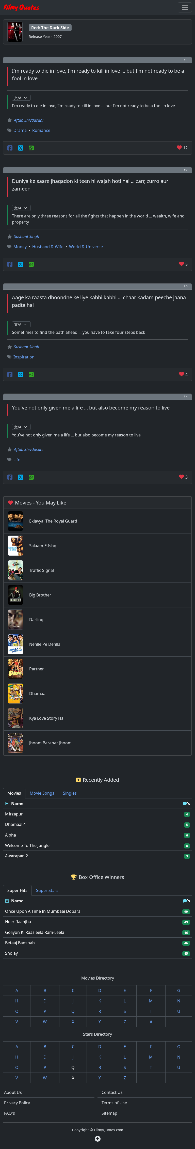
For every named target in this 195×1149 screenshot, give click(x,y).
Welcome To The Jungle (27, 845)
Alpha (10, 835)
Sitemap (109, 1113)
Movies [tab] (14, 793)
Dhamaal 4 (15, 824)
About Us (13, 1092)
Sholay (11, 953)
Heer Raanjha (18, 921)
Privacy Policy (17, 1103)
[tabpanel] (97, 829)
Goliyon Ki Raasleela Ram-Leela (34, 932)
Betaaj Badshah (20, 943)
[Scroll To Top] (97, 1139)
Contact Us (112, 1092)
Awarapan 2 (16, 856)
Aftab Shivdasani (28, 120)
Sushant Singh (26, 236)
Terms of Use (114, 1103)
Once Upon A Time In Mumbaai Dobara (42, 911)
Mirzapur (14, 814)
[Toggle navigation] (185, 7)
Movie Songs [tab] (42, 793)
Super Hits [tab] (17, 890)
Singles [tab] (70, 793)
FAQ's (9, 1113)
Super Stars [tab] (47, 890)
